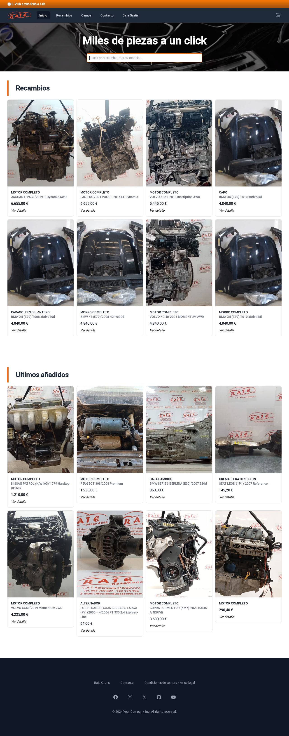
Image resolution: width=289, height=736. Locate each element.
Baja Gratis (131, 15)
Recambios (64, 15)
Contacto (107, 15)
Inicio (43, 15)
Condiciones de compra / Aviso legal (169, 682)
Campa (86, 15)
